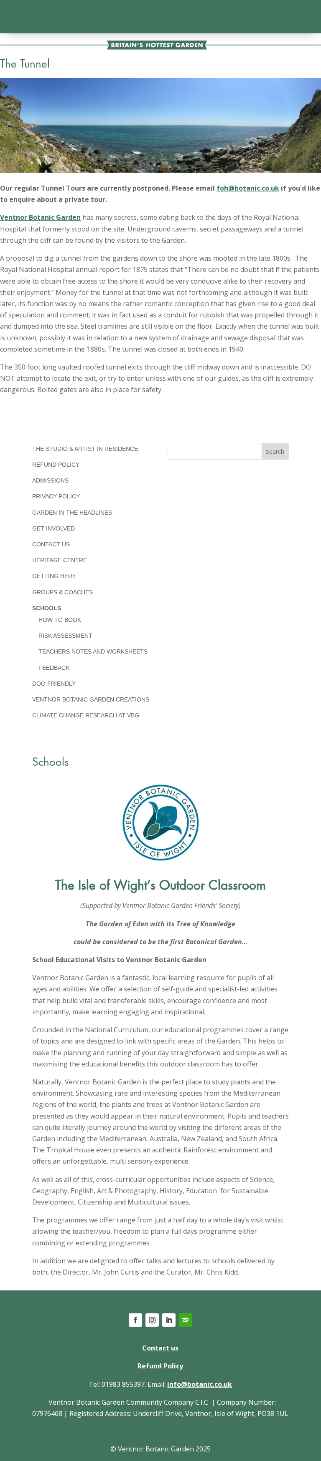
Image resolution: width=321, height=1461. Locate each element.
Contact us (160, 1348)
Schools (46, 608)
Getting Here (54, 576)
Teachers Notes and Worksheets (93, 651)
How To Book (59, 619)
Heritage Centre (59, 560)
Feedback (53, 667)
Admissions (50, 480)
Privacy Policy (56, 496)
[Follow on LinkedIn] (169, 1320)
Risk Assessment (65, 635)
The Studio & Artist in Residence (85, 448)
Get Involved (53, 528)
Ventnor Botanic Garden (40, 217)
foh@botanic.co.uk (248, 188)
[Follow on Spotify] (185, 1320)
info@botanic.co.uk (199, 1384)
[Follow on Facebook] (135, 1320)
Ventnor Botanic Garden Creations (90, 699)
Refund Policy (55, 464)
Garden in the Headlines (72, 512)
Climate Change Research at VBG (85, 715)
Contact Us (51, 544)
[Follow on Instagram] (152, 1320)
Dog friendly (54, 683)
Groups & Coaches (62, 592)
